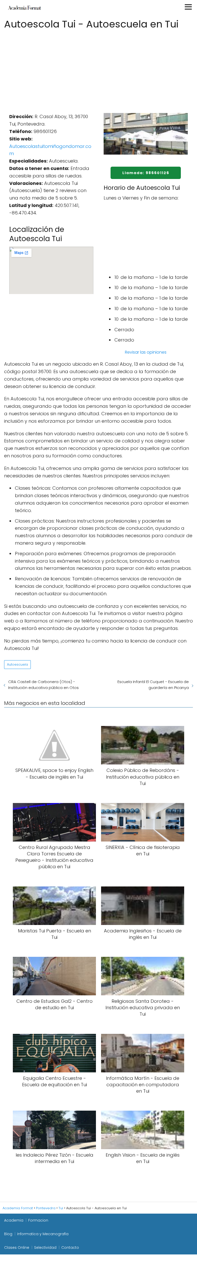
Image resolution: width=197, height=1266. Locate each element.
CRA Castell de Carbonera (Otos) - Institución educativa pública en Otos (43, 684)
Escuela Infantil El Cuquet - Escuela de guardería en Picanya (153, 684)
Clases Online (16, 1247)
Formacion (38, 1220)
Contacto (70, 1247)
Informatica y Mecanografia (42, 1233)
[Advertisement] (98, 69)
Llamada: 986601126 (145, 172)
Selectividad (45, 1247)
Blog (8, 1233)
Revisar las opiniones (145, 352)
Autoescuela (17, 664)
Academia (13, 1220)
